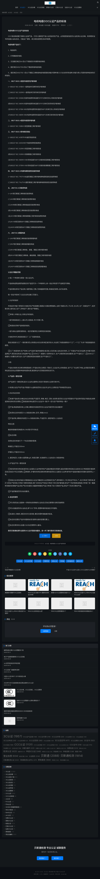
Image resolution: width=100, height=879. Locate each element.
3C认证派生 (9, 782)
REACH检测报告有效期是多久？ (84, 611)
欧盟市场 (21, 751)
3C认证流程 (40, 7)
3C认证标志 (81, 737)
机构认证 (54, 561)
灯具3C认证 (59, 7)
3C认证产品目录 (30, 737)
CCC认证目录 (64, 745)
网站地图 (51, 871)
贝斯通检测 (70, 561)
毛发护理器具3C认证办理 (12, 570)
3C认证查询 (9, 780)
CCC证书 (76, 745)
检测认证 (10, 751)
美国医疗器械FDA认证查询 (13, 592)
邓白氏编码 (64, 760)
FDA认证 (8, 804)
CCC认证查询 (10, 796)
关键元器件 (28, 748)
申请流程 (68, 751)
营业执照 (10, 756)
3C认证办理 (31, 7)
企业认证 (16, 748)
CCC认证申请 (52, 745)
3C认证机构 (70, 737)
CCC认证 (47, 25)
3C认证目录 (35, 741)
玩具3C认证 (68, 7)
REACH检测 (9, 810)
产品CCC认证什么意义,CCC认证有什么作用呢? (80, 570)
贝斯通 (62, 561)
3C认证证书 (62, 740)
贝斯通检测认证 (11, 760)
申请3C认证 (33, 751)
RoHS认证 (9, 812)
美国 (78, 751)
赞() (69, 25)
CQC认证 (87, 745)
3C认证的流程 (22, 740)
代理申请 (46, 561)
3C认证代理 (28, 561)
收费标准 (72, 748)
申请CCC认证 (47, 751)
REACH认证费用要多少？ (59, 611)
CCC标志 (8, 745)
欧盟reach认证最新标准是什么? (61, 592)
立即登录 (45, 631)
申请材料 (57, 751)
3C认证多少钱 (10, 777)
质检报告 (44, 760)
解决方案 (23, 756)
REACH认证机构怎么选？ (35, 611)
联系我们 (42, 858)
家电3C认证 (50, 7)
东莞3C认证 (9, 818)
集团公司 (79, 561)
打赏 (56, 536)
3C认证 (50, 3)
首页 (16, 7)
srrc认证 (8, 815)
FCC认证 (8, 801)
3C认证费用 (77, 7)
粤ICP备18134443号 (59, 871)
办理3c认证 (41, 748)
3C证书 (89, 740)
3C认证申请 (9, 741)
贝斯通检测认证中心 (28, 760)
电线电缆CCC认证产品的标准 (50, 21)
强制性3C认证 (61, 748)
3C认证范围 (49, 740)
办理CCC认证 (51, 748)
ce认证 (8, 799)
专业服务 (7, 748)
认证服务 (34, 756)
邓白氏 (55, 760)
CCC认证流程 (40, 745)
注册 (55, 631)
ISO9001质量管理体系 (12, 807)
